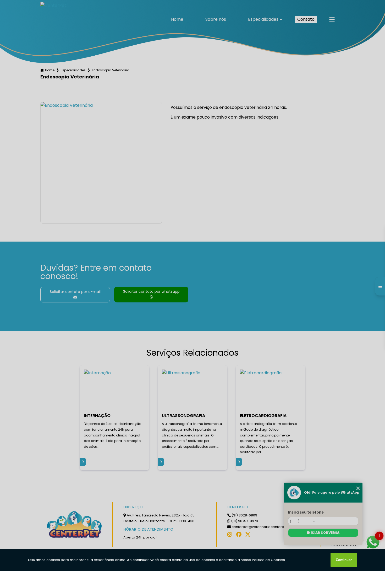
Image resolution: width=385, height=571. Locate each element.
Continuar (344, 560)
